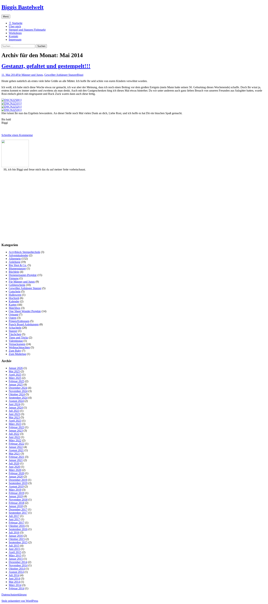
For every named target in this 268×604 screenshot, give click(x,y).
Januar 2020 (16, 476)
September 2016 (18, 529)
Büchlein (14, 271)
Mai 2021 (14, 453)
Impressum (15, 39)
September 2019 (18, 483)
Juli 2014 (14, 575)
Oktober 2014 (17, 568)
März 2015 (15, 555)
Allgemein (15, 258)
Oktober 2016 (17, 525)
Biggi (80, 74)
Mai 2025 (14, 371)
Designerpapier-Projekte (23, 275)
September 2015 (18, 542)
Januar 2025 (16, 384)
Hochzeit (14, 298)
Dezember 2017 (18, 509)
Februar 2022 (16, 443)
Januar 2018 (16, 506)
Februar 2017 (16, 522)
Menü (6, 16)
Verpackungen (17, 344)
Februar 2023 (16, 427)
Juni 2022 (14, 437)
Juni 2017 (14, 519)
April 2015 (15, 552)
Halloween (15, 294)
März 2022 (15, 440)
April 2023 (15, 420)
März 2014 (15, 585)
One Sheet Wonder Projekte (25, 311)
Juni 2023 (14, 414)
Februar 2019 (16, 493)
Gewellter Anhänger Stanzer (60, 74)
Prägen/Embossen (19, 321)
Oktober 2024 (17, 394)
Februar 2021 (16, 456)
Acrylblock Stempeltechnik (24, 252)
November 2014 (18, 565)
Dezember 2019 (18, 479)
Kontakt (13, 36)
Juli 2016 (14, 532)
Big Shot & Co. (18, 265)
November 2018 (18, 499)
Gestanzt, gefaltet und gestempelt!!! (45, 66)
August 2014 (16, 571)
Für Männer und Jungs (30, 74)
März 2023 (15, 424)
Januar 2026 (16, 368)
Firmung (14, 278)
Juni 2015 (14, 548)
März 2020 (15, 470)
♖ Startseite (15, 23)
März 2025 (15, 377)
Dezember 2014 (18, 562)
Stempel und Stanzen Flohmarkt (27, 29)
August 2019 (16, 486)
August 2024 (16, 400)
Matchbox (14, 307)
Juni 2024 (14, 404)
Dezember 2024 (18, 387)
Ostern (12, 317)
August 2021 (16, 450)
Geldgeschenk (17, 284)
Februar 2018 (16, 502)
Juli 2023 (14, 410)
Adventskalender (18, 255)
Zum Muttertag (17, 354)
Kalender (14, 301)
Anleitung (14, 261)
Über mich (15, 26)
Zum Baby (15, 350)
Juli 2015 (14, 545)
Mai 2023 (14, 417)
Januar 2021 (16, 460)
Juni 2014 (14, 578)
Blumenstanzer (17, 268)
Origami (13, 314)
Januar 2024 (16, 407)
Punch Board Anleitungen (24, 324)
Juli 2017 (14, 516)
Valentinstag (16, 340)
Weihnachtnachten (19, 347)
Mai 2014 (14, 581)
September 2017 (18, 512)
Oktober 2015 (17, 539)
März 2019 (15, 489)
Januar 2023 (16, 430)
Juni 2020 (14, 466)
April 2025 (15, 374)
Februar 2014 (16, 588)
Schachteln (15, 327)
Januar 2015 (16, 558)
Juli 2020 (14, 463)
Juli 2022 (14, 433)
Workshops (15, 33)
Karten (13, 304)
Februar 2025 (16, 381)
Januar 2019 (16, 496)
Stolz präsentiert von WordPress (19, 600)
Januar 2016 (16, 535)
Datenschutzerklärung (14, 594)
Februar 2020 (16, 473)
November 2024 (18, 391)
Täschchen (15, 334)
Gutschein (14, 291)
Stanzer (13, 331)
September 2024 (18, 397)
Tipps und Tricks (18, 337)
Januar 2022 (16, 447)
